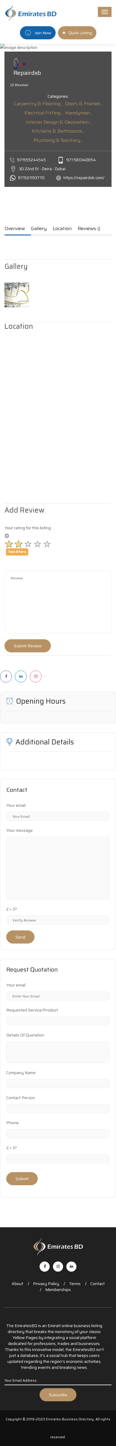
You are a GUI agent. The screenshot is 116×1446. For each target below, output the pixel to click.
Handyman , (78, 113)
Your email (16, 805)
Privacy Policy (46, 1284)
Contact (97, 1284)
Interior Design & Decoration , (58, 122)
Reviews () (89, 229)
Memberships (58, 1290)
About (17, 1284)
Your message (19, 830)
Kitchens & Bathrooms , (58, 131)
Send (20, 937)
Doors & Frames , (83, 103)
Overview (14, 229)
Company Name (21, 1072)
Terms (75, 1284)
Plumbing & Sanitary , (58, 140)
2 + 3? (11, 909)
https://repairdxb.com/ (83, 178)
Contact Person (20, 1097)
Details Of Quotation (25, 1035)
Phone (12, 1122)
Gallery (39, 229)
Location (62, 229)
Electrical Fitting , (43, 113)
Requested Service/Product (32, 1010)
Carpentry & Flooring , (38, 103)
